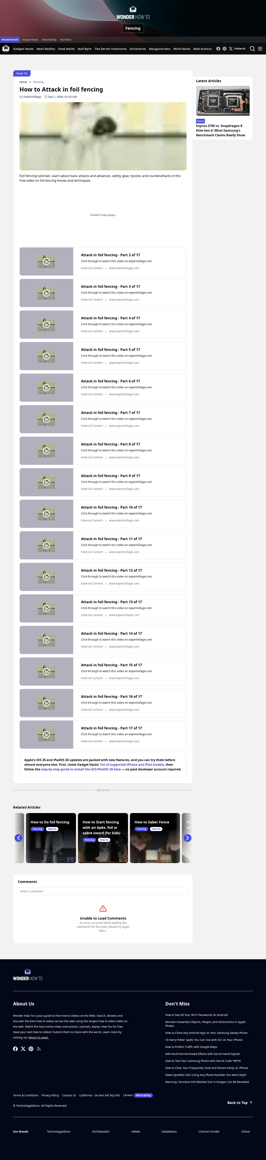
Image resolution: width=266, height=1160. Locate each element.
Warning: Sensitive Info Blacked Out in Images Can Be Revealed (207, 1082)
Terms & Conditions (26, 1095)
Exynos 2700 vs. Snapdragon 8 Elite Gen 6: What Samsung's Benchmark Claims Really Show (220, 130)
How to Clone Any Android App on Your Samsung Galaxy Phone (206, 1033)
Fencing (133, 28)
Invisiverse (138, 49)
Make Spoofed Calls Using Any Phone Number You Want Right (205, 1075)
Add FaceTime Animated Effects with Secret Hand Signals (202, 1054)
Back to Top (237, 1102)
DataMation (169, 1131)
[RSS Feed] (38, 1048)
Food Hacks (66, 49)
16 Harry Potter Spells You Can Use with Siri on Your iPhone (203, 1040)
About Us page (39, 1037)
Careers (137, 1095)
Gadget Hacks (30, 39)
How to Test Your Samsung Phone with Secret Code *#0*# (203, 1061)
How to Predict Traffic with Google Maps (191, 1047)
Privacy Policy (50, 1095)
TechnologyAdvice (58, 1131)
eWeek (135, 1131)
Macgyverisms (159, 49)
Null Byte (65, 39)
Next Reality (49, 39)
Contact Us (69, 1095)
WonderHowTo (10, 39)
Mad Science (202, 49)
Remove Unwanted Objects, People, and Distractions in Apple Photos (205, 1024)
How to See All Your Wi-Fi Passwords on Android (196, 1015)
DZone (245, 1131)
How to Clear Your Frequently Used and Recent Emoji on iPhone (206, 1068)
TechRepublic (101, 1131)
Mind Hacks (181, 49)
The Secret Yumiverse (111, 49)
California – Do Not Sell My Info (99, 1095)
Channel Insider (209, 1131)
